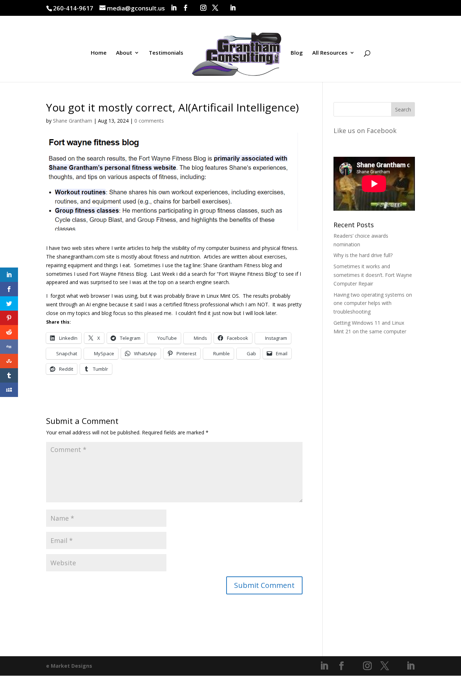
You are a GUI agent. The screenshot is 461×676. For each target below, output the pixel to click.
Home (99, 53)
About (124, 53)
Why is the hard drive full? (363, 255)
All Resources (330, 53)
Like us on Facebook (365, 130)
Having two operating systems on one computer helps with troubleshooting (373, 303)
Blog (297, 53)
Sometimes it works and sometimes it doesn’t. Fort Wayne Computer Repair (373, 275)
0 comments (149, 120)
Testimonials (166, 53)
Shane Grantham (72, 120)
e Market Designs (69, 665)
